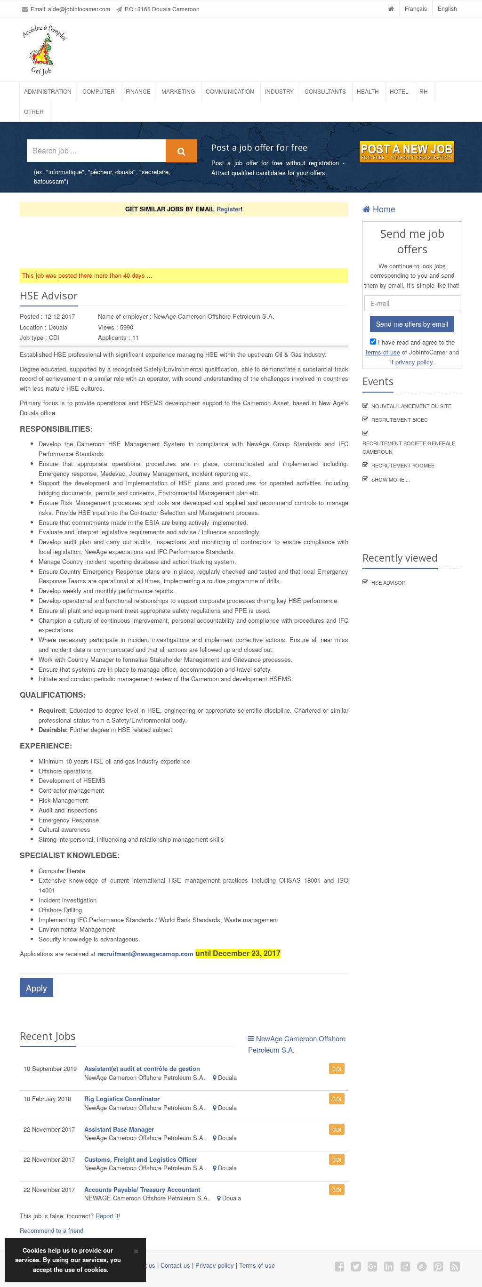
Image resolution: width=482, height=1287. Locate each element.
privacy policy (414, 361)
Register (229, 208)
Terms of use (257, 1265)
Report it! (108, 1215)
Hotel (399, 91)
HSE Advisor (388, 582)
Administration (48, 91)
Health (368, 91)
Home (382, 208)
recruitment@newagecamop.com (145, 953)
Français (416, 8)
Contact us (175, 1265)
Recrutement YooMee (402, 465)
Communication (230, 91)
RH (423, 91)
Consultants (325, 91)
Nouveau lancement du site (411, 406)
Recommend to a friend (51, 1230)
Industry (279, 91)
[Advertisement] (191, 242)
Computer (98, 91)
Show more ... (390, 479)
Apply (36, 987)
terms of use (383, 351)
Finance (138, 91)
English (447, 8)
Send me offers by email (412, 324)
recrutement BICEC (399, 419)
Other (34, 111)
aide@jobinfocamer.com (79, 9)
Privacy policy (214, 1265)
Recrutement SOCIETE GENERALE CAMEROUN (408, 447)
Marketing (178, 91)
